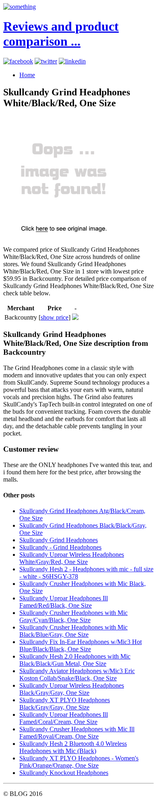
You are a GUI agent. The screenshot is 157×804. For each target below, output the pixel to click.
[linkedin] (72, 61)
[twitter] (46, 61)
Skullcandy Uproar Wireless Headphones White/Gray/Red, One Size (71, 558)
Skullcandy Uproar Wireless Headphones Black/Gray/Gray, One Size (71, 689)
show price (54, 317)
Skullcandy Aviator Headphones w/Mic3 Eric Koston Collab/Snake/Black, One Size (77, 674)
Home (27, 75)
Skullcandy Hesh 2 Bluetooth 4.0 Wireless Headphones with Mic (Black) (73, 747)
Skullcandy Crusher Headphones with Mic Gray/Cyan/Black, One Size (73, 616)
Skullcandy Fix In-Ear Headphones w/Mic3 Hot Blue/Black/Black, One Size (80, 645)
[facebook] (18, 61)
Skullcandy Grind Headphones (58, 540)
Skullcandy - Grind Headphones (60, 547)
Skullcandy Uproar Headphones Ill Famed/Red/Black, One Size (63, 602)
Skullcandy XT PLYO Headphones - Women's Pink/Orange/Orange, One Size (78, 762)
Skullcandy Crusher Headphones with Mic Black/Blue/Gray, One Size (73, 631)
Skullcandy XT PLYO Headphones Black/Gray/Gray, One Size (64, 704)
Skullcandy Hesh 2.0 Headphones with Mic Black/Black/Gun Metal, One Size (74, 660)
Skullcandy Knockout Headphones (63, 772)
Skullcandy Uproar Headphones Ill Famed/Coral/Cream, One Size (63, 718)
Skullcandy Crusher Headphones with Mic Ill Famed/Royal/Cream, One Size (76, 733)
